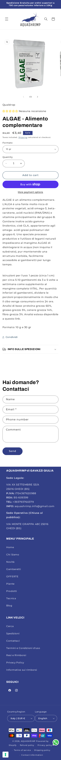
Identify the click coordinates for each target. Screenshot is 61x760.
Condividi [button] (12, 337)
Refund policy (27, 745)
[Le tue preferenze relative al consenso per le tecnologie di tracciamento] (5, 755)
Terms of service (22, 750)
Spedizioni (12, 633)
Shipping (22, 137)
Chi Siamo (12, 554)
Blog (9, 605)
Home (10, 547)
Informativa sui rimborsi (21, 669)
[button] (6, 19)
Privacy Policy (15, 662)
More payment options (30, 192)
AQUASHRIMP (28, 741)
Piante (10, 583)
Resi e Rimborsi (16, 655)
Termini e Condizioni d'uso (23, 648)
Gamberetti (13, 569)
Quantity (8, 157)
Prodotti (11, 591)
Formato (8, 143)
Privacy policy (45, 745)
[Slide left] (23, 96)
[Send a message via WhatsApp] (55, 742)
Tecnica (11, 598)
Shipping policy (42, 750)
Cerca (10, 626)
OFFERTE (12, 576)
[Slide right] (37, 96)
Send (12, 451)
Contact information (32, 755)
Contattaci (13, 640)
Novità (10, 562)
